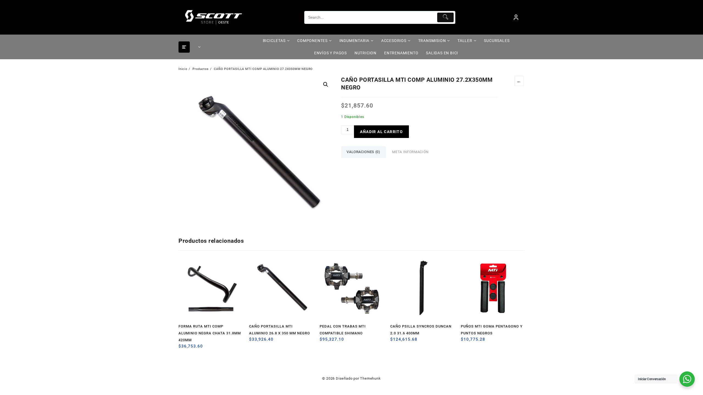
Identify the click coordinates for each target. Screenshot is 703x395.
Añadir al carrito (381, 131)
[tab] (363, 152)
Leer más (183, 348)
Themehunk (370, 378)
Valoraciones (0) (363, 152)
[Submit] (445, 17)
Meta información (410, 152)
